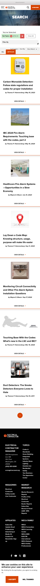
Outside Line (27, 466)
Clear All (31, 36)
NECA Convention (27, 527)
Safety (25, 471)
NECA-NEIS (25, 534)
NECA (23, 525)
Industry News (28, 461)
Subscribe (35, 7)
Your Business (28, 473)
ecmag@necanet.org (12, 470)
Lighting (25, 464)
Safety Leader (10, 494)
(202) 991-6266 (11, 466)
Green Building (28, 454)
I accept (12, 579)
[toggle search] (28, 7)
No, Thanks (28, 579)
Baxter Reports (26, 504)
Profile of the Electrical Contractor (25, 499)
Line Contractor (10, 496)
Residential (26, 468)
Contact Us (9, 536)
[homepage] (10, 7)
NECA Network (26, 541)
